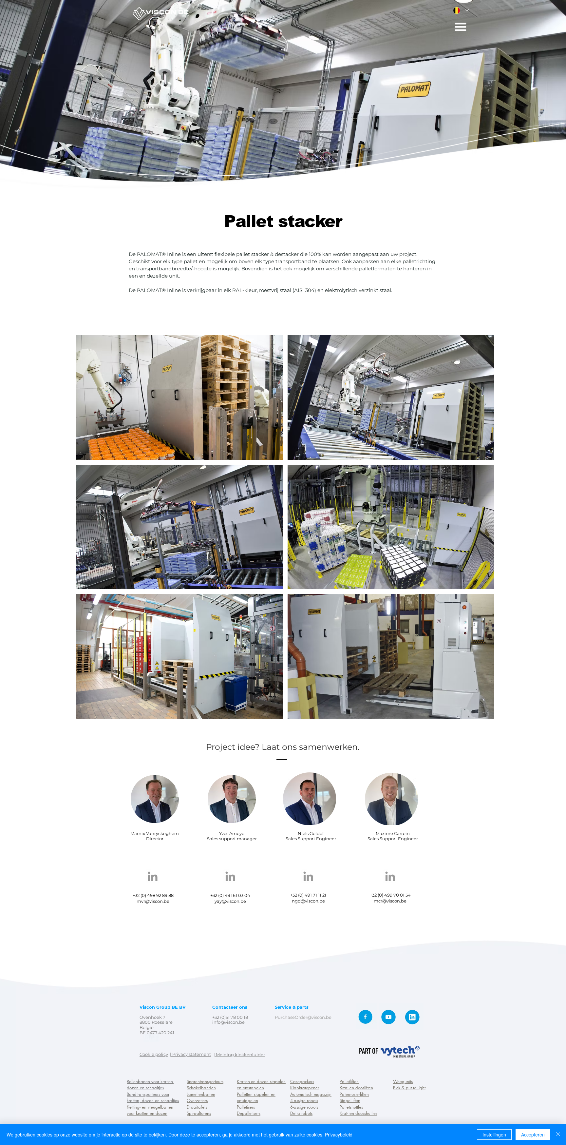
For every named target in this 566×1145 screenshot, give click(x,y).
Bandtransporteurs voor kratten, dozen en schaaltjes (153, 1097)
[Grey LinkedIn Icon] (153, 876)
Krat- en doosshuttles (358, 1113)
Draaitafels (197, 1107)
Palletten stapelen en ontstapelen (256, 1097)
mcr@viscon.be (390, 900)
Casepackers (302, 1081)
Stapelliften (350, 1100)
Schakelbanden (201, 1088)
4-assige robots (304, 1100)
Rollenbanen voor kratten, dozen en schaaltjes (150, 1084)
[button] (460, 26)
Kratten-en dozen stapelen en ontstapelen (261, 1084)
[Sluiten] (558, 1134)
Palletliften (349, 1081)
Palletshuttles (351, 1107)
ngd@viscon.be (308, 900)
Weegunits (403, 1081)
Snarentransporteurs (205, 1081)
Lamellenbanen (201, 1094)
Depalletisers (248, 1113)
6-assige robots (304, 1107)
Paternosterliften (354, 1094)
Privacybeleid (338, 1134)
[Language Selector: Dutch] (460, 10)
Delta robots (301, 1113)
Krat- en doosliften (356, 1088)
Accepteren (533, 1134)
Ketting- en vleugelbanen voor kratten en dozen (150, 1110)
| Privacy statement (190, 1054)
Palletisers (246, 1107)
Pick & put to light (409, 1088)
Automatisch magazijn (310, 1094)
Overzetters (197, 1100)
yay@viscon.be (230, 901)
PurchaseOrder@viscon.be (303, 1017)
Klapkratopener (304, 1088)
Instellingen (494, 1134)
